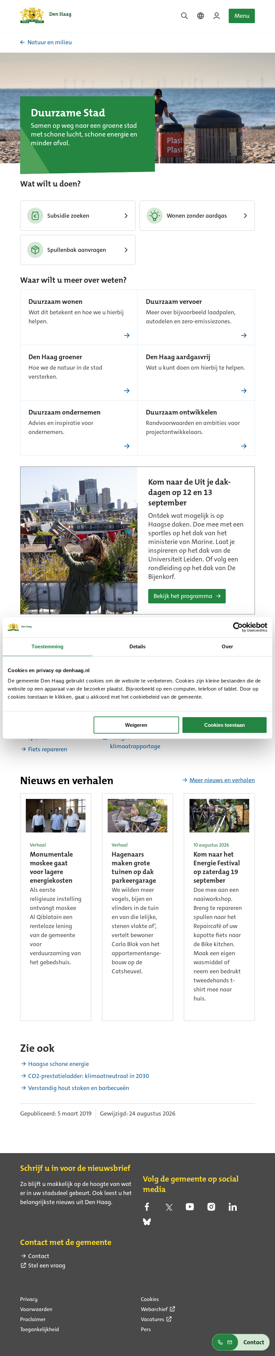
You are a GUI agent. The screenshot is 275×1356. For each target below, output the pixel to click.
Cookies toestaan (224, 725)
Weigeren (136, 725)
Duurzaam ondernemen (65, 413)
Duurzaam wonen (55, 302)
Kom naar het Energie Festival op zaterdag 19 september (217, 868)
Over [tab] (227, 646)
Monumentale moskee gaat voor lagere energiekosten (51, 868)
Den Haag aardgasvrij (178, 357)
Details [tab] (137, 646)
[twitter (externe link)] (168, 1209)
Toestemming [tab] (47, 646)
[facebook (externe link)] (147, 1209)
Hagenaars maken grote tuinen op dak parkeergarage (134, 868)
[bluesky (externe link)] (147, 1224)
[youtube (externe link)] (190, 1209)
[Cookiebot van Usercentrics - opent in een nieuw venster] (238, 627)
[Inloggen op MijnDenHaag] (217, 16)
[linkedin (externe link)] (233, 1209)
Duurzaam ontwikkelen (181, 413)
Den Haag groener (55, 357)
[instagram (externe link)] (211, 1209)
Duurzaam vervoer (174, 302)
